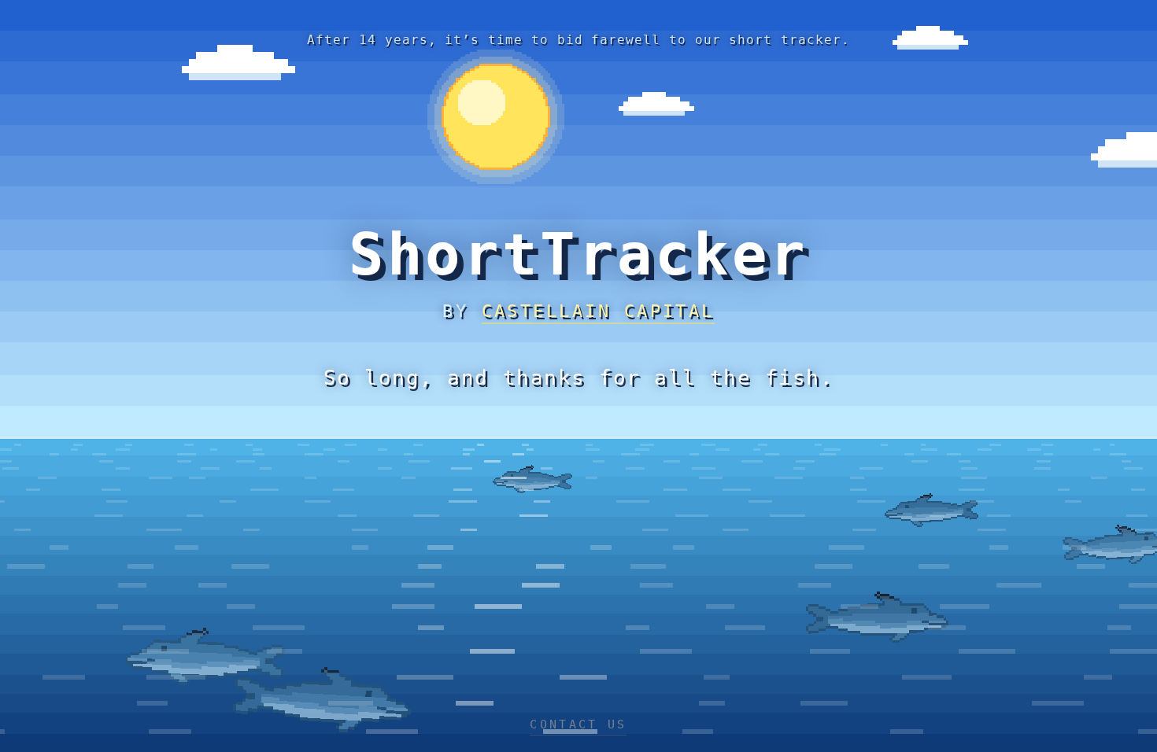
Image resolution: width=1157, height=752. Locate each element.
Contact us (578, 724)
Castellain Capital (598, 311)
